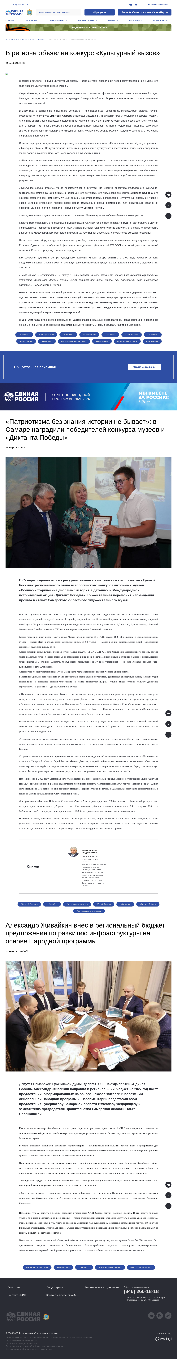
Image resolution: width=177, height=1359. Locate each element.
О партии (10, 20)
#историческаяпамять (77, 904)
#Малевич (110, 334)
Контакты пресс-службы (62, 1295)
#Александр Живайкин (37, 1267)
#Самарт (153, 334)
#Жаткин (68, 334)
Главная (9, 39)
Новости (41, 39)
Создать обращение (144, 367)
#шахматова (152, 341)
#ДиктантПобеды (148, 904)
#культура (47, 341)
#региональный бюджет (110, 1267)
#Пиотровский (131, 334)
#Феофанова (26, 341)
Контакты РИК (17, 1295)
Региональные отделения (102, 1287)
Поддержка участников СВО (89, 27)
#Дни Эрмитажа (46, 334)
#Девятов (125, 904)
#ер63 (52, 904)
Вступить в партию (161, 20)
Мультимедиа (135, 20)
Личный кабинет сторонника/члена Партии (144, 12)
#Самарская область (127, 341)
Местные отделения (87, 20)
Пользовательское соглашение (21, 1341)
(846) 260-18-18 (141, 1291)
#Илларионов (89, 334)
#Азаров (24, 334)
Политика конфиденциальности (21, 1343)
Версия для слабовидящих (158, 5)
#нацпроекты (102, 341)
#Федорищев (63, 1267)
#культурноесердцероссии (74, 341)
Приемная (113, 20)
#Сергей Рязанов (29, 904)
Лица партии (31, 20)
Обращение (99, 12)
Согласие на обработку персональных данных (29, 1349)
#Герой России (104, 904)
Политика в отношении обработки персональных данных (34, 1346)
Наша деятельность (58, 20)
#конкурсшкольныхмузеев (89, 911)
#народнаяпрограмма (141, 1267)
